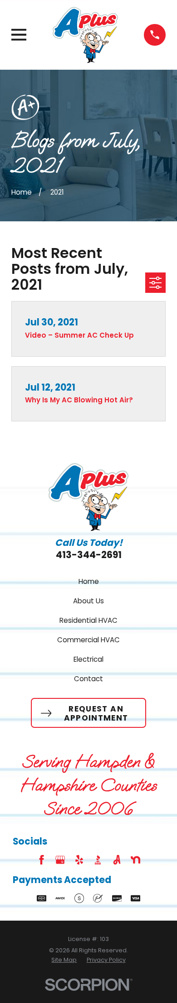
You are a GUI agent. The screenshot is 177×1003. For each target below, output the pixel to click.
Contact (88, 678)
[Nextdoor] (135, 859)
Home (89, 581)
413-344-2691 (89, 555)
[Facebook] (41, 859)
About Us (88, 601)
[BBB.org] (98, 859)
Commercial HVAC (88, 640)
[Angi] (117, 859)
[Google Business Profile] (60, 859)
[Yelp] (79, 859)
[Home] (85, 34)
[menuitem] (64, 960)
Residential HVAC (88, 620)
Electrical (88, 659)
